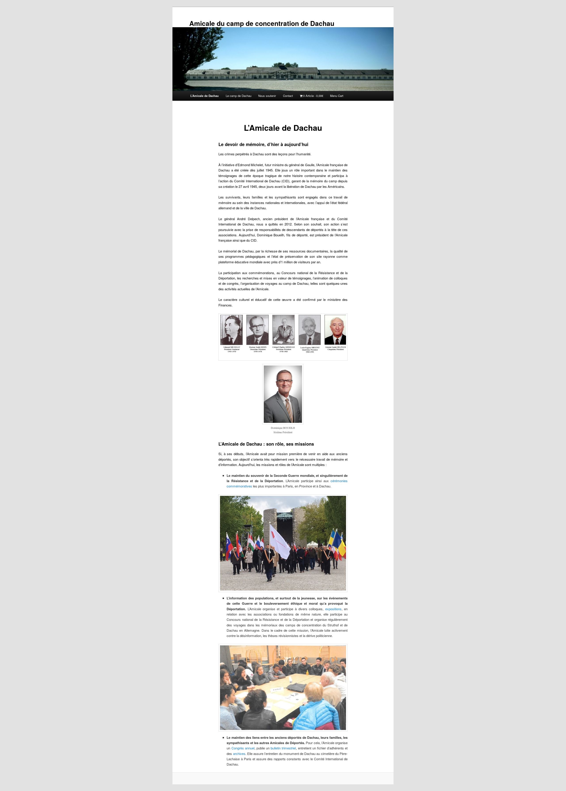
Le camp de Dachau (238, 96)
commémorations (261, 272)
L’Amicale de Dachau (204, 96)
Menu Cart (336, 96)
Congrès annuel (242, 748)
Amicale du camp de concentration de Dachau (261, 23)
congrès (233, 283)
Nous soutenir (267, 96)
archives (239, 753)
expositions (333, 608)
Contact (288, 96)
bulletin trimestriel (283, 748)
